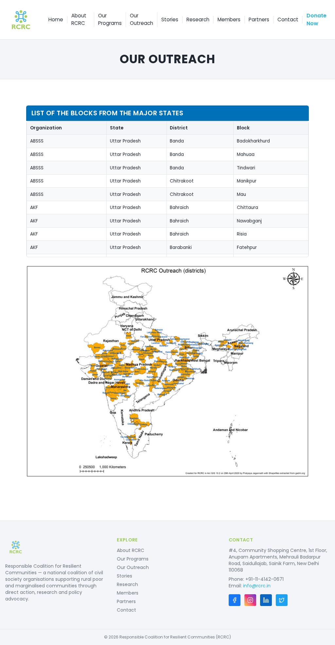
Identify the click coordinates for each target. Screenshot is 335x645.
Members (229, 19)
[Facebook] (234, 600)
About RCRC (78, 19)
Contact (287, 19)
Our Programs (110, 19)
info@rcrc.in (257, 585)
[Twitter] (282, 600)
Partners (259, 19)
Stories (169, 19)
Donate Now (316, 19)
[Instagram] (250, 600)
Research (197, 19)
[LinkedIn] (266, 600)
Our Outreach (141, 19)
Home (55, 19)
